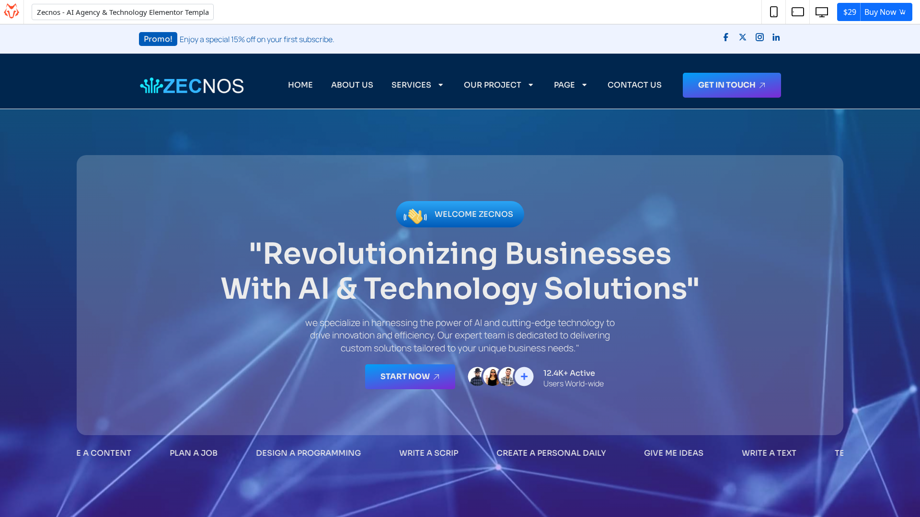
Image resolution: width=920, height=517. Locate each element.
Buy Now (870, 12)
